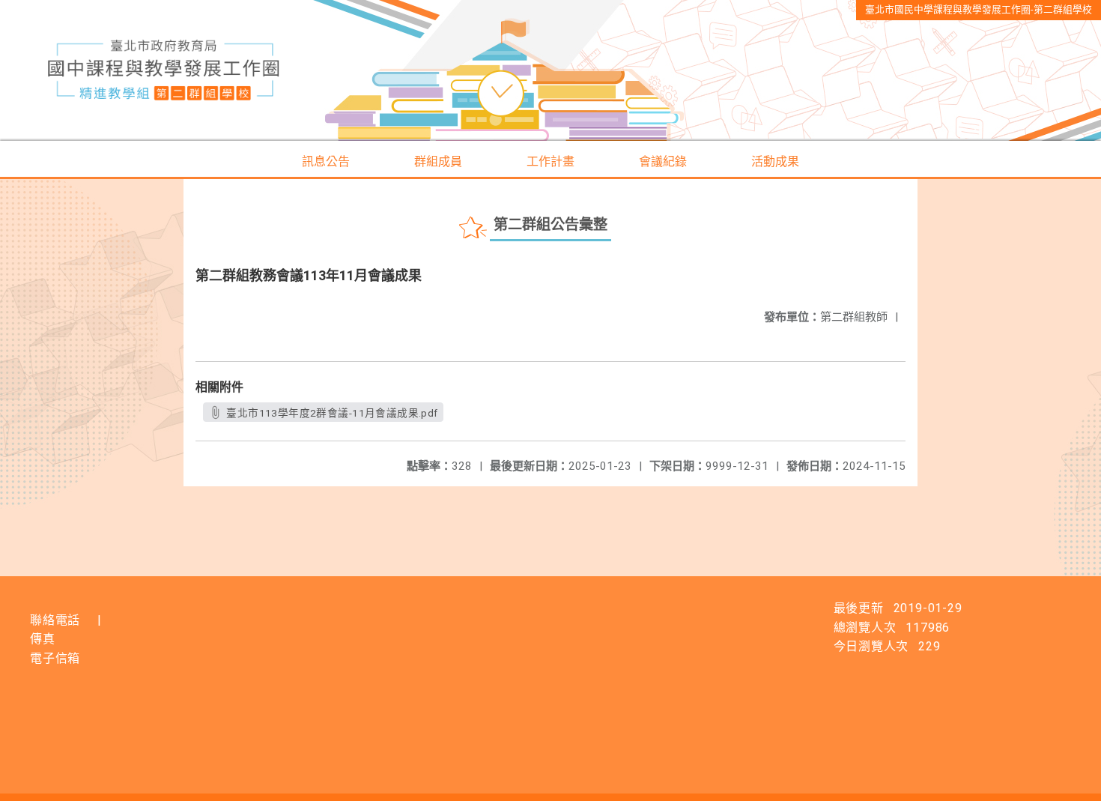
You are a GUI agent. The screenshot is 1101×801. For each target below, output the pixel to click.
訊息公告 (326, 161)
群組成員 (438, 161)
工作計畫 (550, 161)
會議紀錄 (663, 161)
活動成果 (775, 161)
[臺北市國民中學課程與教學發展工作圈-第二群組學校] (550, 70)
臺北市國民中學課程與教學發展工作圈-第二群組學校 (978, 9)
